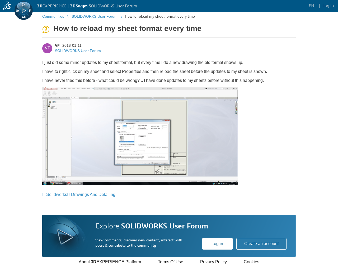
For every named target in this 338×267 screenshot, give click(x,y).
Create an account (261, 243)
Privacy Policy (213, 262)
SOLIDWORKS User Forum (78, 51)
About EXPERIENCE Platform (110, 262)
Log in (217, 243)
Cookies (251, 262)
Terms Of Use (170, 262)
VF (57, 45)
